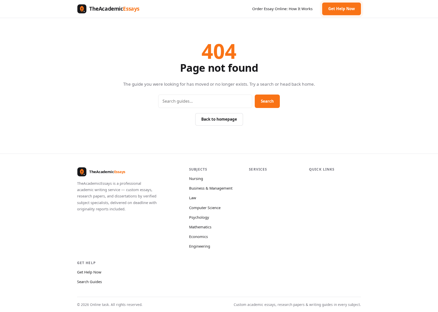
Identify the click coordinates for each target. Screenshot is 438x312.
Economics (198, 236)
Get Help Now (341, 8)
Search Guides (89, 281)
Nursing (196, 178)
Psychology (199, 217)
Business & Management (210, 188)
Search (267, 101)
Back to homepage (219, 119)
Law (192, 197)
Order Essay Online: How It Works (282, 8)
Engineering (199, 246)
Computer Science (205, 207)
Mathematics (200, 226)
